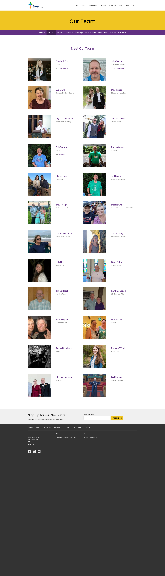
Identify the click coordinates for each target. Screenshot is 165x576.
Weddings (79, 33)
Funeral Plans (103, 33)
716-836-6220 (63, 68)
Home (77, 5)
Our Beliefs (69, 33)
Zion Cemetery (90, 33)
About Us (42, 33)
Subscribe (117, 418)
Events (134, 5)
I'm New (60, 33)
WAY (127, 5)
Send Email (62, 154)
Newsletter (122, 33)
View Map (31, 444)
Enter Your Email (88, 414)
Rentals (113, 33)
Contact (112, 5)
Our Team (51, 33)
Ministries (93, 5)
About (84, 5)
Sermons (103, 5)
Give (121, 5)
